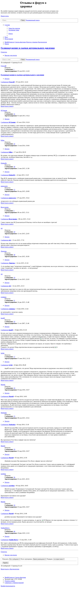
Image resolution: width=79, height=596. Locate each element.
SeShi (2, 353)
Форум (10, 5)
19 (14, 232)
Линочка (4, 251)
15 (14, 416)
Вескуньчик (5, 207)
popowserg (4, 186)
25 (14, 144)
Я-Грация (4, 110)
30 (14, 167)
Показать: (5, 559)
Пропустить (5, 16)
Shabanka (4, 413)
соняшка (3, 297)
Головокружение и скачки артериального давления (28, 48)
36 (14, 477)
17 (14, 357)
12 (14, 189)
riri (2, 228)
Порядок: (50, 559)
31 (14, 114)
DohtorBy (4, 163)
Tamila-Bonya (5, 528)
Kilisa (2, 140)
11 (14, 300)
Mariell (3, 384)
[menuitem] (14, 28)
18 (14, 255)
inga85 (3, 318)
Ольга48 (3, 66)
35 (14, 321)
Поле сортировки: (27, 559)
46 (14, 531)
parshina (3, 474)
